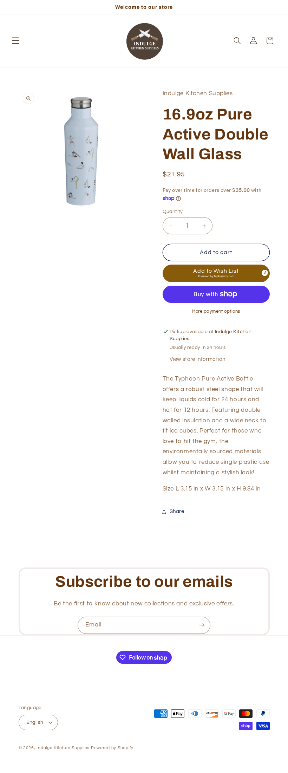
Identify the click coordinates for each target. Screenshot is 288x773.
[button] (15, 41)
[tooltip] (265, 272)
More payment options (216, 311)
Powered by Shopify (112, 748)
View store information (197, 359)
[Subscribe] (202, 625)
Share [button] (177, 511)
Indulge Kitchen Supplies (63, 748)
